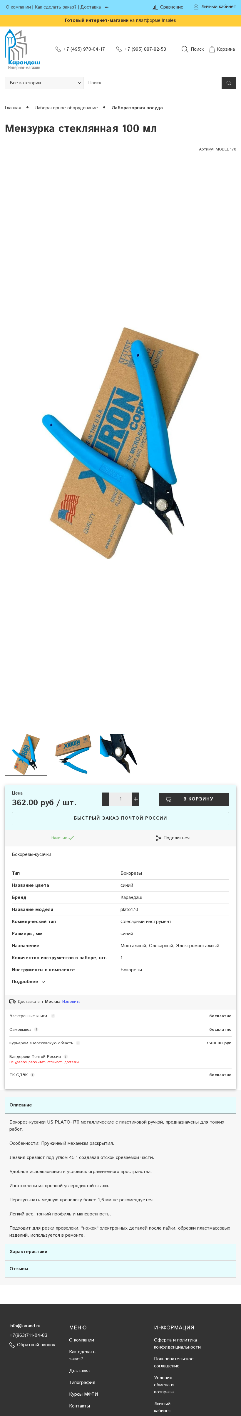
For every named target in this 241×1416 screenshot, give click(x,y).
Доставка (90, 7)
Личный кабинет (162, 1407)
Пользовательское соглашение (174, 1362)
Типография (82, 1382)
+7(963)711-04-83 (28, 1335)
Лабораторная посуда (137, 108)
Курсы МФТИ (83, 1394)
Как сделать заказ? (55, 7)
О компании (18, 7)
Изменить (71, 1002)
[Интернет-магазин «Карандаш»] (22, 49)
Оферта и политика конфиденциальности (177, 1344)
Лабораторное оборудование (67, 108)
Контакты (79, 1406)
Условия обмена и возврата (164, 1384)
